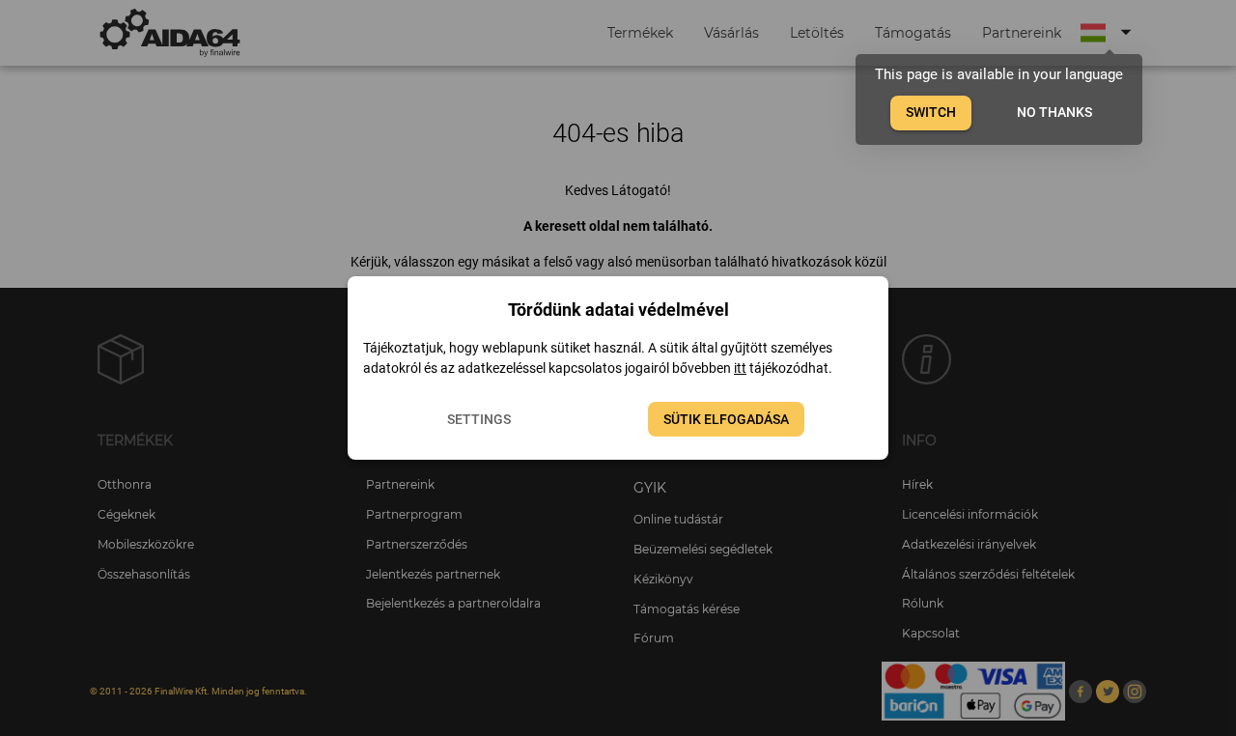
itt (740, 368)
